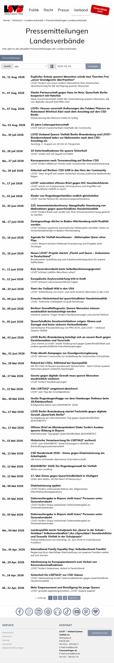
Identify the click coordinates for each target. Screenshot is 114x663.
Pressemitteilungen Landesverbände (66, 20)
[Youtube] (76, 611)
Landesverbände (33, 20)
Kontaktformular (99, 633)
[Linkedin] (38, 611)
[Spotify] (48, 611)
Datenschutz (8, 632)
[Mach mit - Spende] (95, 611)
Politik (34, 10)
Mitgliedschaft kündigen (13, 648)
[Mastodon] (86, 611)
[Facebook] (19, 611)
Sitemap (6, 640)
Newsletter (7, 644)
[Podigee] (57, 611)
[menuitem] (33, 10)
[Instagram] (29, 611)
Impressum (7, 636)
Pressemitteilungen (11, 58)
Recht (48, 10)
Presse (63, 10)
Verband (81, 10)
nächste (74, 598)
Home (6, 20)
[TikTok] (67, 611)
